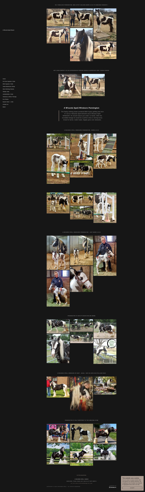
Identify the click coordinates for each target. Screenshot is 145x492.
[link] (8, 30)
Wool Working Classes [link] (8, 89)
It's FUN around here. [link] (81, 475)
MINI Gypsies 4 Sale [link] (8, 84)
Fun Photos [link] (5, 99)
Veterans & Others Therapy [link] (9, 96)
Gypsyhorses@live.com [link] (85, 483)
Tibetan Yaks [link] (6, 91)
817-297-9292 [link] (74, 483)
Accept (132, 487)
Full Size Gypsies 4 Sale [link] (9, 81)
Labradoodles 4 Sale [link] (8, 94)
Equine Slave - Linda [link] (8, 101)
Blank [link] (4, 107)
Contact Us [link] (5, 104)
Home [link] (4, 78)
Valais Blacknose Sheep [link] (9, 86)
